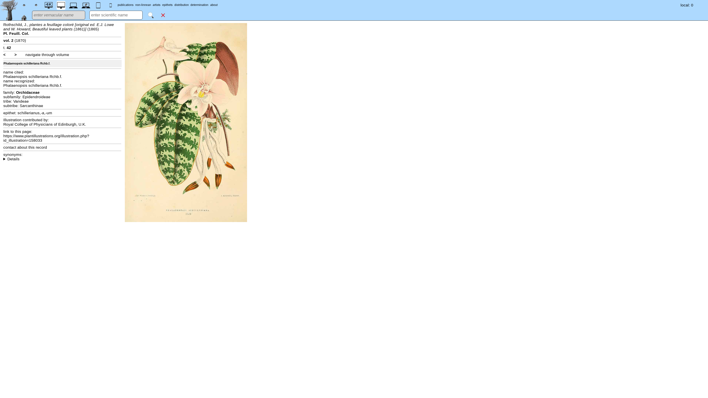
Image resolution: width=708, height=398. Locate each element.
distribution (181, 4)
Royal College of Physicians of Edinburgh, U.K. (44, 124)
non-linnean (143, 4)
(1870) (14, 40)
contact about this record (25, 147)
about (214, 4)
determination (199, 4)
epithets (167, 4)
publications (125, 4)
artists (156, 4)
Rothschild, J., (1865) (58, 29)
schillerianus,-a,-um (35, 113)
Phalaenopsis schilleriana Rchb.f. (27, 63)
